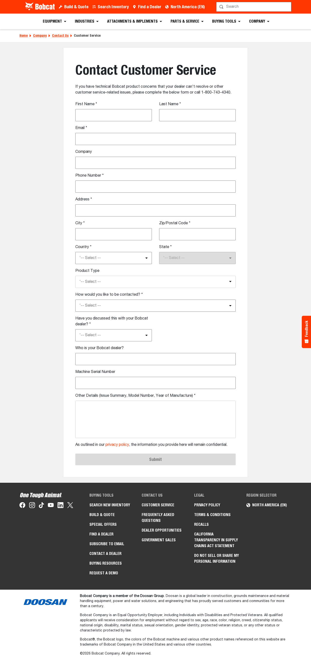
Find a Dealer (149, 6)
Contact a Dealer (105, 553)
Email (81, 128)
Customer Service (158, 505)
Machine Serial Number (95, 372)
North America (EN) (188, 6)
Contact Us (60, 35)
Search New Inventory (109, 505)
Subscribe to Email (106, 544)
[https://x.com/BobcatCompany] (70, 506)
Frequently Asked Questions (158, 517)
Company (40, 35)
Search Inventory (113, 6)
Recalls (201, 524)
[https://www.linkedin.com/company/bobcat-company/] (60, 506)
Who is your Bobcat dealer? (99, 348)
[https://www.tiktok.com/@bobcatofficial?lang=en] (41, 506)
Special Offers (103, 524)
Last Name (170, 104)
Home (23, 35)
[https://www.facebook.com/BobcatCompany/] (22, 506)
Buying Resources (105, 563)
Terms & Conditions (212, 514)
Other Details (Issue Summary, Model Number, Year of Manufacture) (135, 396)
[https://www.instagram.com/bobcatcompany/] (32, 506)
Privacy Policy (207, 505)
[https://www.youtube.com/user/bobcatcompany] (51, 506)
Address (83, 199)
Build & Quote (76, 6)
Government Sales (159, 540)
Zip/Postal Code (174, 223)
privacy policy (117, 445)
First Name (86, 104)
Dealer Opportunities (161, 530)
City (80, 223)
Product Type (87, 271)
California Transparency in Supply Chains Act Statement (216, 540)
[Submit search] (287, 7)
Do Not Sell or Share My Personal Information (216, 558)
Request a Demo (103, 573)
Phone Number (89, 176)
